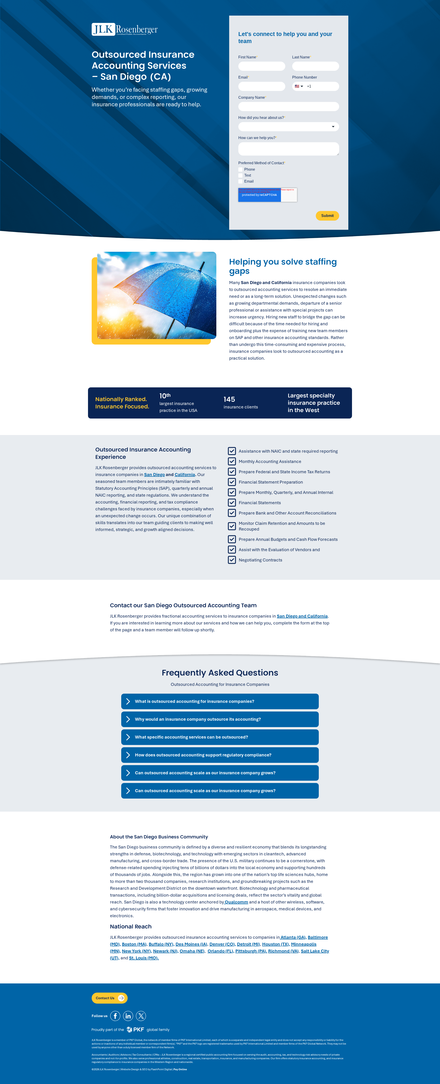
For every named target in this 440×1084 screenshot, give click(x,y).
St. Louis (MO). (144, 958)
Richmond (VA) (283, 951)
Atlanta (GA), (293, 937)
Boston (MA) (134, 944)
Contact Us (105, 998)
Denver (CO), (222, 944)
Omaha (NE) (192, 951)
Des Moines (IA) (191, 944)
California (185, 474)
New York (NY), (137, 951)
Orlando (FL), (221, 951)
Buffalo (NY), (162, 944)
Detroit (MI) (248, 944)
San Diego (154, 474)
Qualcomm (236, 902)
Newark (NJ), (166, 951)
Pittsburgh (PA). (251, 951)
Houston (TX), (276, 944)
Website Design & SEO (134, 1069)
